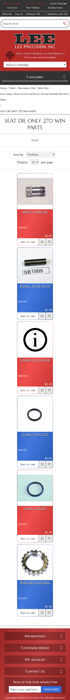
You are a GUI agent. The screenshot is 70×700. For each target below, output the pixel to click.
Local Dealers (58, 3)
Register (7, 14)
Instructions (55, 7)
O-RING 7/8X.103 (35, 508)
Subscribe (51, 689)
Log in (19, 14)
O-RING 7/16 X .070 (35, 434)
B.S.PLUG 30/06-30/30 (35, 286)
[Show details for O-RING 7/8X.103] (35, 488)
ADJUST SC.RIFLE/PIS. (35, 212)
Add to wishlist (49, 241)
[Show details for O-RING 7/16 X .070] (35, 414)
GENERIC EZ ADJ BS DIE (35, 360)
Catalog (12, 7)
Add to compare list (42, 241)
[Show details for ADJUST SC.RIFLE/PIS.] (35, 191)
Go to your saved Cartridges (40, 57)
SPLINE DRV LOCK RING (35, 582)
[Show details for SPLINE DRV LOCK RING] (35, 562)
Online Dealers (12, 3)
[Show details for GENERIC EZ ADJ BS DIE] (35, 340)
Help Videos (32, 7)
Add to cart (27, 242)
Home (3, 88)
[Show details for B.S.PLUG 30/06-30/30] (35, 265)
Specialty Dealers (36, 3)
